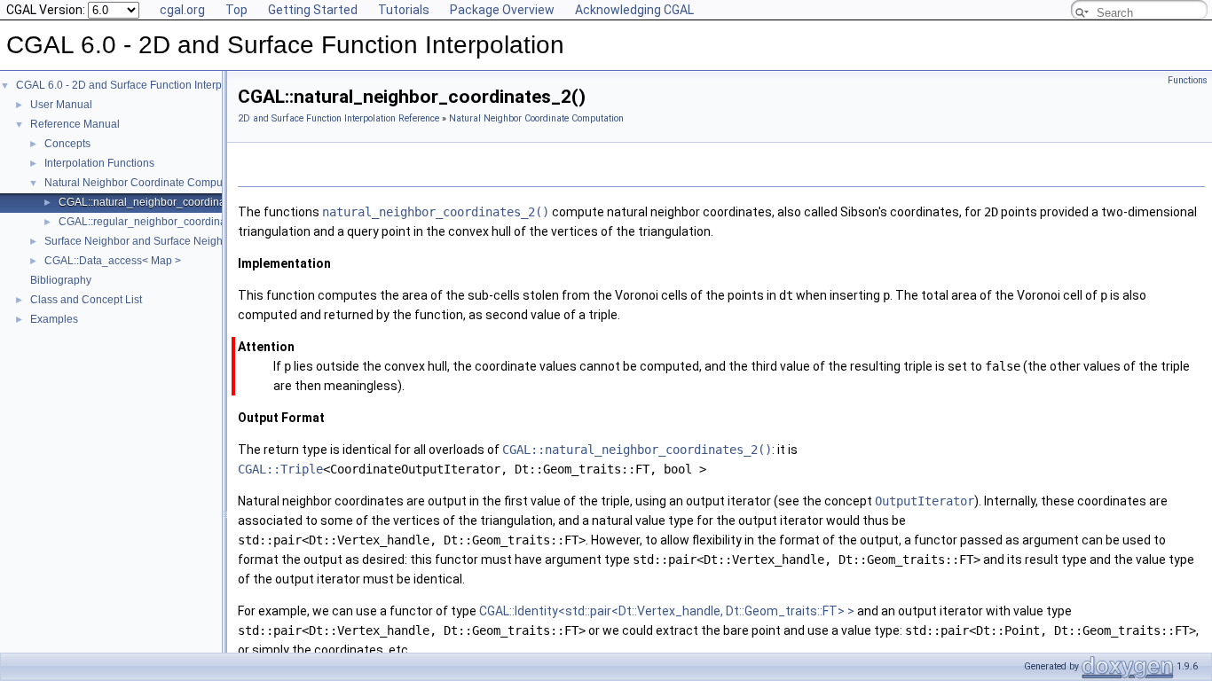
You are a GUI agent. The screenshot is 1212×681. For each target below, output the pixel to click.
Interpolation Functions (99, 163)
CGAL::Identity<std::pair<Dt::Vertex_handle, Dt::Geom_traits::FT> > (668, 611)
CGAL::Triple (280, 469)
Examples (54, 319)
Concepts (67, 143)
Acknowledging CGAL (634, 10)
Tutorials (403, 10)
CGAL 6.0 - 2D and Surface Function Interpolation (135, 85)
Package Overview (502, 10)
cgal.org (182, 10)
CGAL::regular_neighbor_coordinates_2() (159, 221)
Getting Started (313, 10)
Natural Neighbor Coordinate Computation (146, 182)
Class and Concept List (86, 300)
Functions (1188, 80)
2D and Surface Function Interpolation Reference (338, 118)
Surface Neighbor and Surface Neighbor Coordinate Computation (202, 241)
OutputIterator (924, 501)
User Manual (61, 104)
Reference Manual (75, 124)
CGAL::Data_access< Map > (112, 260)
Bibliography (60, 280)
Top (236, 10)
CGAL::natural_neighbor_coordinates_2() (159, 202)
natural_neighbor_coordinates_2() (435, 212)
